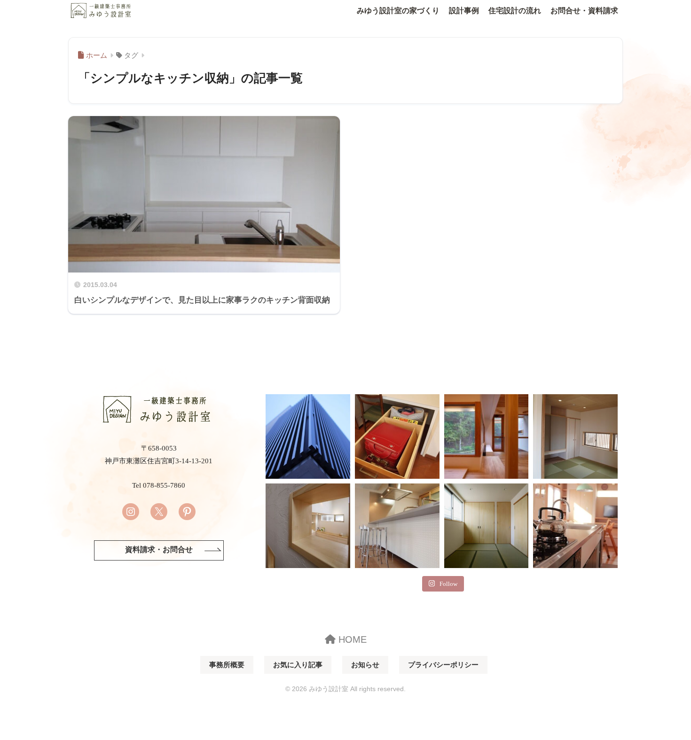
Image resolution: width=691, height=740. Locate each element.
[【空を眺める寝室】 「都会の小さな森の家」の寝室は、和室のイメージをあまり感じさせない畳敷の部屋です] (486, 525)
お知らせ (365, 665)
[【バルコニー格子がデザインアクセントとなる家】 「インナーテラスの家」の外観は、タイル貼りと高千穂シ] (308, 436)
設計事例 (464, 11)
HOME (351, 639)
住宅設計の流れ (514, 11)
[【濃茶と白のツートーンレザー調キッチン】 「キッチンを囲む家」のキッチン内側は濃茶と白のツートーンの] (575, 525)
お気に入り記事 (297, 665)
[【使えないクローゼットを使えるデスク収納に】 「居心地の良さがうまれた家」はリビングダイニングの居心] (397, 436)
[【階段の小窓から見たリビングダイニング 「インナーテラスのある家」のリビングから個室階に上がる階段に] (308, 525)
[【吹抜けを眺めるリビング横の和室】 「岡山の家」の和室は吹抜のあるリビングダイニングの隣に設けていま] (575, 436)
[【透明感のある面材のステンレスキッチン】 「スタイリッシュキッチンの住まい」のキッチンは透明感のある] (397, 525)
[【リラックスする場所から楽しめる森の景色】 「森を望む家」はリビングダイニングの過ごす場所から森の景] (486, 436)
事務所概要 (226, 665)
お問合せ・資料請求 (584, 11)
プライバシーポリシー (443, 665)
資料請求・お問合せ (159, 549)
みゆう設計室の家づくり (398, 11)
